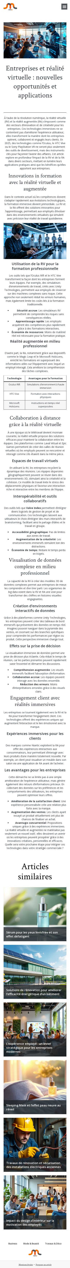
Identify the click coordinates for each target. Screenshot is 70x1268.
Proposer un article (44, 1264)
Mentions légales (26, 1264)
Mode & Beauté (31, 1243)
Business (12, 1243)
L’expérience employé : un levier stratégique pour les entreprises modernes (29, 1048)
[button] (64, 7)
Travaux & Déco (53, 1243)
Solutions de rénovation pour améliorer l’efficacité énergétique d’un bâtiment (34, 992)
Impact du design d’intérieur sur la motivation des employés (30, 1223)
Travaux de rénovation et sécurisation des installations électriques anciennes (33, 1165)
